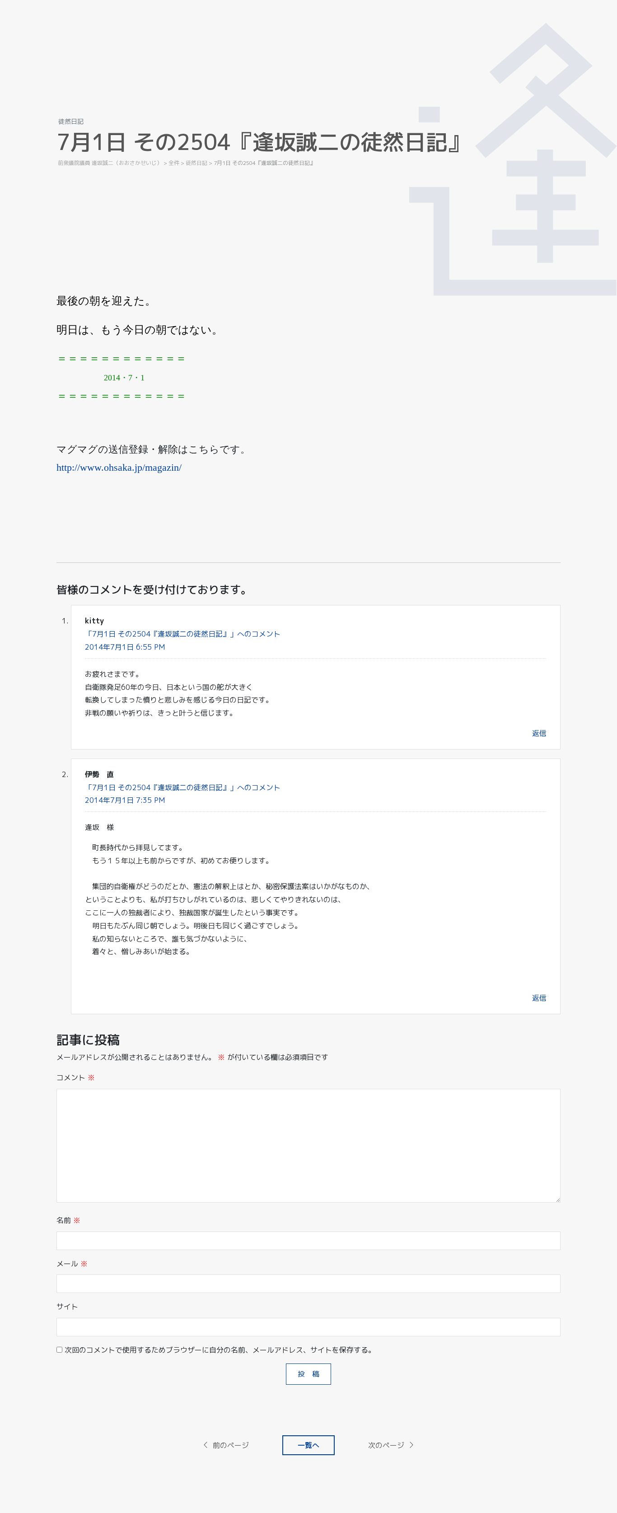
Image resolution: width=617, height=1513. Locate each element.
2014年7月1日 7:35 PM (125, 800)
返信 (539, 733)
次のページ (386, 1445)
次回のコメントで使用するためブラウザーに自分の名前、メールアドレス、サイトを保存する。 (220, 1350)
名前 (68, 1220)
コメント (75, 1077)
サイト (67, 1307)
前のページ (231, 1445)
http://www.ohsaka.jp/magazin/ (119, 467)
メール (72, 1264)
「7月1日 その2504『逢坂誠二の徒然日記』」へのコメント (182, 634)
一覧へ (308, 1445)
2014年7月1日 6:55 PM (125, 647)
